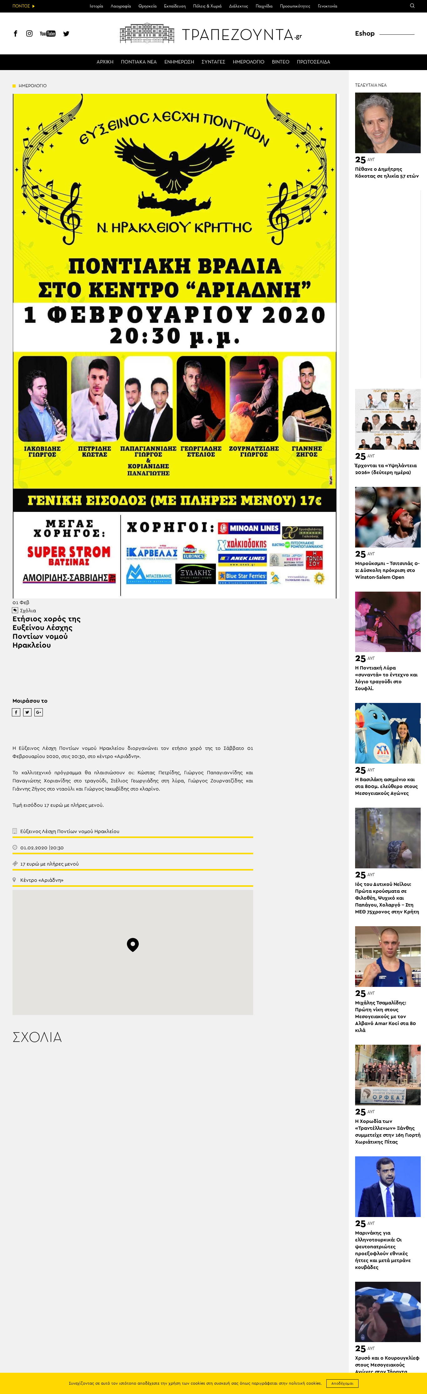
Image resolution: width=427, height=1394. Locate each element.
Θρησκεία (147, 6)
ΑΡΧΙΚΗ (105, 62)
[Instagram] (29, 34)
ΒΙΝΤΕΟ (280, 62)
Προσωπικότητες (295, 6)
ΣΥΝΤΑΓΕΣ (213, 62)
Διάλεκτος (238, 6)
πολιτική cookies (305, 1383)
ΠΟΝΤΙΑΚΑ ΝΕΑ (139, 62)
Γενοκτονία (327, 6)
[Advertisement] (391, 284)
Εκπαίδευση (175, 6)
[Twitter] (66, 34)
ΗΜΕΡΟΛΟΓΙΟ (248, 62)
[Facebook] (16, 34)
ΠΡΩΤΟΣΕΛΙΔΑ (313, 62)
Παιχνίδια (264, 6)
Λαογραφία (121, 6)
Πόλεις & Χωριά (207, 6)
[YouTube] (48, 34)
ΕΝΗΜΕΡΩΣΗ (179, 62)
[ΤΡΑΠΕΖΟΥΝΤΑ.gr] (213, 32)
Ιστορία (96, 6)
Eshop (365, 33)
